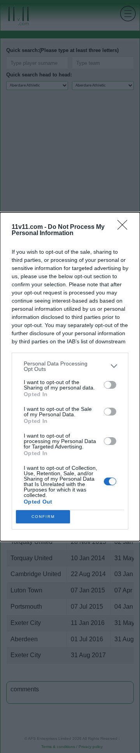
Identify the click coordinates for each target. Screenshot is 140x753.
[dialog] (70, 376)
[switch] (110, 385)
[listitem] (70, 366)
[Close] (124, 227)
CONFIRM (43, 516)
